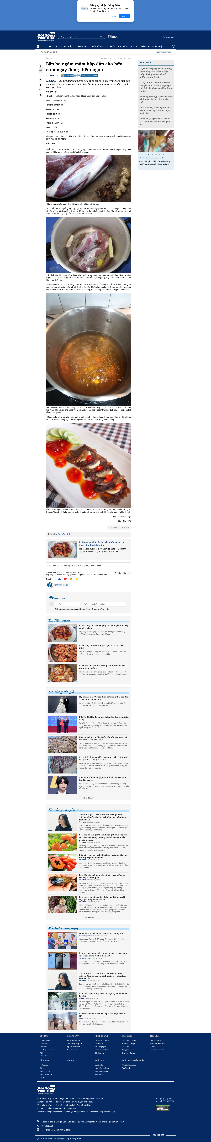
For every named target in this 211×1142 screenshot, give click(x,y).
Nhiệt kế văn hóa (46, 1074)
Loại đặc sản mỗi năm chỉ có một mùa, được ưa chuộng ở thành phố (102, 876)
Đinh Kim (53, 75)
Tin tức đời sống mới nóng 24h (166, 158)
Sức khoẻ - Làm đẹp (129, 1040)
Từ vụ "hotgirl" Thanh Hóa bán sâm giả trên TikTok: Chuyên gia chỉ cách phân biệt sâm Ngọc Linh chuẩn (102, 817)
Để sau (113, 16)
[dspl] (37, 46)
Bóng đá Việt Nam (101, 1071)
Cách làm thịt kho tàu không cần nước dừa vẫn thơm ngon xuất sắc (102, 666)
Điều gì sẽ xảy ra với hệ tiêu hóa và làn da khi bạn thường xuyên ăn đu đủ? (103, 856)
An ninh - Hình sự (73, 1040)
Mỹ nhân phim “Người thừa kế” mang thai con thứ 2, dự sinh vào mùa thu (103, 698)
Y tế (41, 1053)
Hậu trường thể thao (102, 1068)
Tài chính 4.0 (99, 1044)
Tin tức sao (44, 1065)
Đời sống (97, 46)
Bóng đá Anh (99, 1074)
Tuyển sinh (126, 1068)
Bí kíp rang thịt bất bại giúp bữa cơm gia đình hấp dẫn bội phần (101, 543)
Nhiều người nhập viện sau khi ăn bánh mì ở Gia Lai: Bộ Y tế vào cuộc (156, 99)
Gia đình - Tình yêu (129, 1044)
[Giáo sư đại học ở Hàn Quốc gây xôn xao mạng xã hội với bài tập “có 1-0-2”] (62, 744)
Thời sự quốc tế (155, 1040)
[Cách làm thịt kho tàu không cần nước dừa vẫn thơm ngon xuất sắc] (62, 673)
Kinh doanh (82, 46)
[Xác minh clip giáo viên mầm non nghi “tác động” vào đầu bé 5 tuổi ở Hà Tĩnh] (62, 764)
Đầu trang (157, 1135)
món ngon (56, 565)
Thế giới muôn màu (157, 1050)
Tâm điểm (43, 1044)
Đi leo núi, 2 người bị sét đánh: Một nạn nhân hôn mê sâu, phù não (155, 121)
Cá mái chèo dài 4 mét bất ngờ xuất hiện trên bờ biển (102, 1014)
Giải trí (42, 1068)
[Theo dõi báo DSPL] (80, 75)
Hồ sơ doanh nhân (101, 1050)
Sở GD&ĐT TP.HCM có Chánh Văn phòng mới (101, 933)
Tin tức (53, 46)
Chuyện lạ (125, 1050)
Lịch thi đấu (99, 1065)
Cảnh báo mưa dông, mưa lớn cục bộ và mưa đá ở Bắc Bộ (103, 994)
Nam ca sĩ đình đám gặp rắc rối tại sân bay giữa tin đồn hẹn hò (102, 778)
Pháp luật (66, 46)
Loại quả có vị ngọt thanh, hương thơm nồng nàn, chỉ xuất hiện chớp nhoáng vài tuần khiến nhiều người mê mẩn (103, 837)
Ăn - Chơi (125, 1047)
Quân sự (153, 1047)
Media (134, 46)
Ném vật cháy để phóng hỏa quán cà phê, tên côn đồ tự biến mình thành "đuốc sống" (168, 164)
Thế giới (110, 46)
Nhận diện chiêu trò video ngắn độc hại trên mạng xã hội (162, 52)
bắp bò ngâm (96, 565)
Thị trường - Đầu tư (102, 1040)
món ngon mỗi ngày (71, 565)
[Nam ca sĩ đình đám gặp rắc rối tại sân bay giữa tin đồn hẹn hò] (62, 785)
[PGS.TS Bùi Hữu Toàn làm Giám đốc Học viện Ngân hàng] (62, 724)
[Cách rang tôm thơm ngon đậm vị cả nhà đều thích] (62, 653)
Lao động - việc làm (47, 1050)
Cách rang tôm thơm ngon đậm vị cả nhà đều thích (101, 646)
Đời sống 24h (64, 534)
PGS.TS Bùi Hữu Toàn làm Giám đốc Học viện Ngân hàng (104, 718)
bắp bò (85, 565)
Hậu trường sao (45, 1071)
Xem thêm (88, 798)
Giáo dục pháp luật (152, 46)
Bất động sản (99, 1053)
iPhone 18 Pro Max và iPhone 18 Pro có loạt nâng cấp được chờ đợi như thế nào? (103, 954)
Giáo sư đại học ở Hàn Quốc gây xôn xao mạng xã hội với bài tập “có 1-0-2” (103, 738)
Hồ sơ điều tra (72, 1050)
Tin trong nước (45, 1040)
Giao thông (43, 1047)
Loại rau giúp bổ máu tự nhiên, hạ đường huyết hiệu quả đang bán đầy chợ (102, 898)
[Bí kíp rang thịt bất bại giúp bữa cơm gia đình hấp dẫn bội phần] (62, 549)
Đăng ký (124, 16)
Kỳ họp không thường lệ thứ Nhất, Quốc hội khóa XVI (123, 52)
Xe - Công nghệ (100, 1047)
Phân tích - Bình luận (157, 1044)
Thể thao (43, 1077)
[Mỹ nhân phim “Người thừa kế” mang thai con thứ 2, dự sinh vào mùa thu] (62, 704)
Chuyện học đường (129, 1065)
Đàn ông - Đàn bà (128, 1053)
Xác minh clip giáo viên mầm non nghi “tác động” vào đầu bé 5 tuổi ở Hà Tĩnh (103, 758)
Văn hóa (123, 46)
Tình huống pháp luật (74, 1044)
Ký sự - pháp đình (73, 1047)
